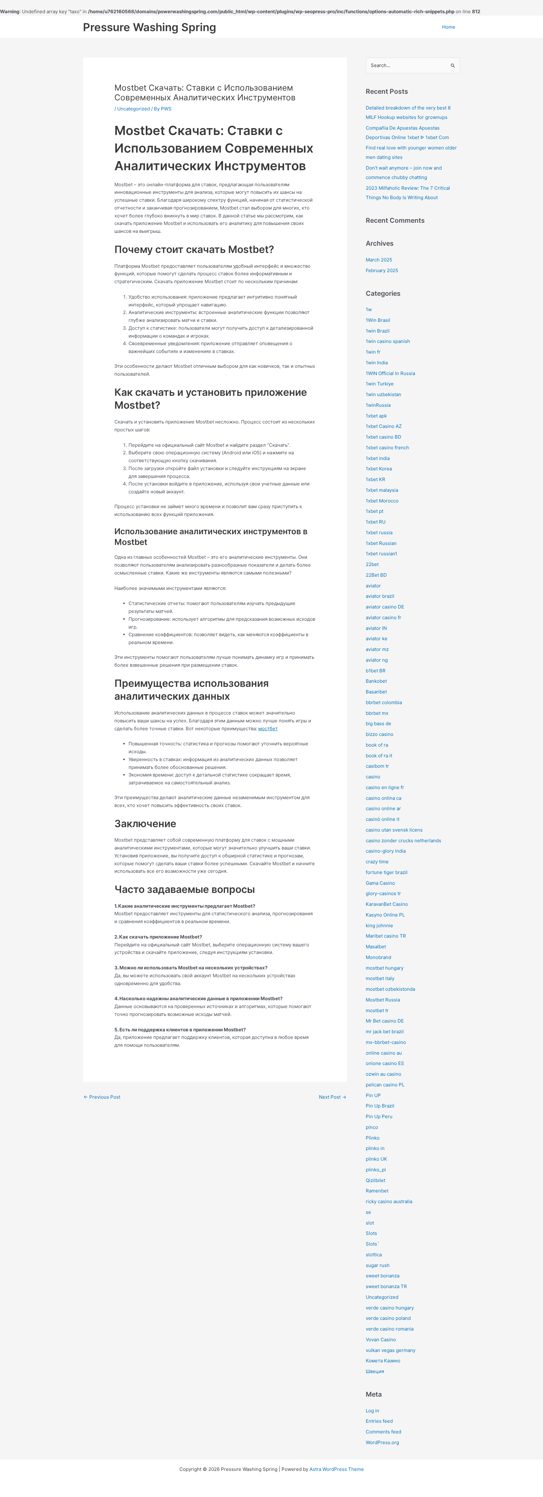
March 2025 (379, 260)
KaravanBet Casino (387, 904)
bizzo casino (379, 734)
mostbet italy (380, 978)
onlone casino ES (385, 1063)
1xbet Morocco (382, 501)
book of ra (377, 745)
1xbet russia (379, 532)
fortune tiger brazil (387, 872)
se (368, 1212)
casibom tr (377, 766)
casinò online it (382, 819)
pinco (372, 1127)
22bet (372, 564)
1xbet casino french (387, 448)
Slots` (372, 1244)
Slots (371, 1233)
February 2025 (382, 270)
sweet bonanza (382, 1276)
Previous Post (102, 1097)
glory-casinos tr (383, 893)
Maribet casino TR (386, 936)
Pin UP (373, 1095)
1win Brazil (378, 331)
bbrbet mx (377, 713)
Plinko (373, 1138)
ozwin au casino (383, 1074)
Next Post (332, 1097)
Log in (372, 1411)
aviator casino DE (385, 607)
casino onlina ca (383, 798)
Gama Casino (380, 883)
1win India (377, 363)
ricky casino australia (389, 1201)
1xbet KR (375, 479)
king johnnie (379, 925)
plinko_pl (376, 1170)
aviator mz (377, 649)
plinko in (375, 1148)
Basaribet (376, 692)
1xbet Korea (379, 469)
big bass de (378, 723)
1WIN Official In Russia (390, 373)
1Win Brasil (378, 320)
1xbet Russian (381, 543)
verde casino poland (388, 1318)
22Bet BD (376, 575)
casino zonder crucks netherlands (403, 841)
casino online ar (383, 808)
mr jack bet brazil (385, 1031)
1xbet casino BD (383, 437)
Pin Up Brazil (380, 1106)
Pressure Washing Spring (149, 27)
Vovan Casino (381, 1340)
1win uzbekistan (383, 394)
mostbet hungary (384, 968)
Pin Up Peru (379, 1116)
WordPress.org (382, 1442)
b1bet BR (376, 671)
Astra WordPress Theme (337, 1469)
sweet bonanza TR (386, 1286)
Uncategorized (133, 109)
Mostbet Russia (383, 1000)
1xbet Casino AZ (384, 426)
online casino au (384, 1053)
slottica (374, 1255)
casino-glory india (386, 851)
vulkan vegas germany (390, 1350)
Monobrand (378, 957)
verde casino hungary (390, 1308)
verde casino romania (390, 1329)
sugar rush (378, 1265)
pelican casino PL (385, 1085)
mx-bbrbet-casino (386, 1042)
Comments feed (383, 1432)
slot (370, 1223)
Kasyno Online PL (385, 915)
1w (369, 309)
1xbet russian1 (381, 554)
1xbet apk (376, 416)
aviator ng (377, 660)
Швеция (375, 1371)
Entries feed (379, 1421)
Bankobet (376, 681)
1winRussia (378, 405)
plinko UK (376, 1159)
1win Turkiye (380, 384)
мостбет (268, 729)
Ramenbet (377, 1191)
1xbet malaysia (382, 490)
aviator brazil (380, 596)
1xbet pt (374, 511)
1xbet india (378, 458)
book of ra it (379, 756)
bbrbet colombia (384, 702)
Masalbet (376, 947)
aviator (373, 586)
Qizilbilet (375, 1180)
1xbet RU (376, 522)
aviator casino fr (383, 617)
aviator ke (376, 639)
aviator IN (376, 628)
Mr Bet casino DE (385, 1021)
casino (373, 777)
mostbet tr (377, 1010)
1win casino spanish (388, 341)
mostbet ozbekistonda (390, 989)
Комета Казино (383, 1361)
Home (448, 27)
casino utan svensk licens (394, 830)
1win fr (373, 352)
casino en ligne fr (385, 787)
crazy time (377, 862)
